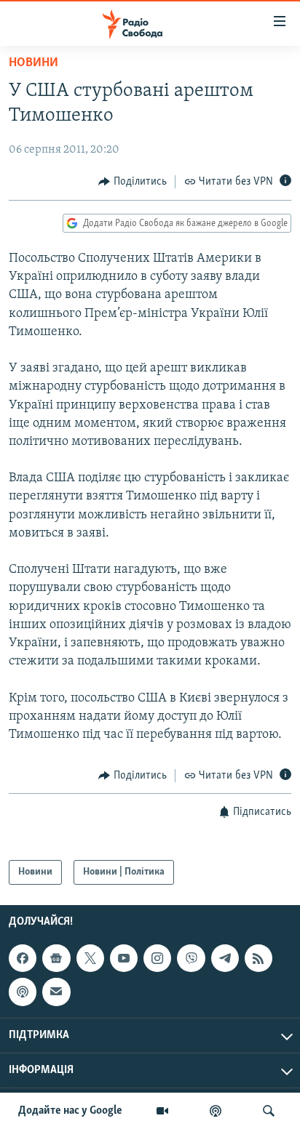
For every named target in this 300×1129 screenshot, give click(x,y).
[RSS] (258, 958)
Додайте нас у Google (70, 1111)
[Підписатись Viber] (191, 958)
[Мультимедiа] (162, 1111)
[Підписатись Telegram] (225, 958)
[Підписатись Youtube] (124, 958)
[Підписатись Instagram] (157, 958)
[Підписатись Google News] (56, 958)
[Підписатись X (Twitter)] (90, 958)
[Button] (132, 181)
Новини (33, 63)
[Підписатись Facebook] (22, 958)
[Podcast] (22, 991)
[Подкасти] (215, 1111)
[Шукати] (269, 1111)
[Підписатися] (56, 991)
